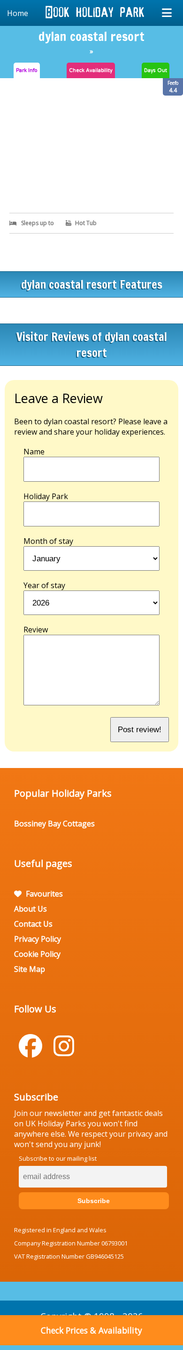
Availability (91, 70)
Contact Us (33, 924)
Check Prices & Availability (91, 1330)
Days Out (155, 70)
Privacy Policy (37, 939)
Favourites (43, 894)
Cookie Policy (37, 954)
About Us (30, 909)
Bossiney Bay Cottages (54, 823)
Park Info (27, 70)
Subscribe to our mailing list (58, 1158)
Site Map (29, 969)
